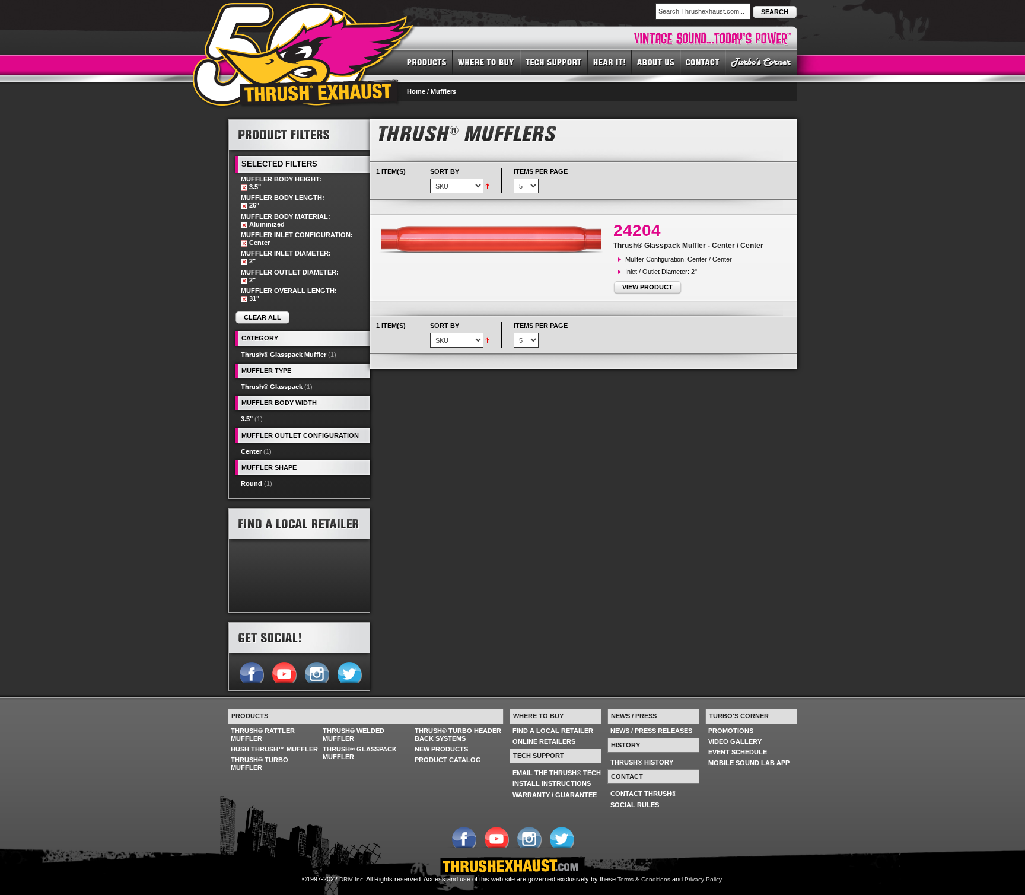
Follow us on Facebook (251, 671)
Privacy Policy (703, 879)
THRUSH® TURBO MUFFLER (259, 763)
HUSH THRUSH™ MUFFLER (274, 749)
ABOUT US (656, 62)
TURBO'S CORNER (761, 62)
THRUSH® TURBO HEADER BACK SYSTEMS (458, 734)
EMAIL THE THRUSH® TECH (556, 772)
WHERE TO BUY (486, 62)
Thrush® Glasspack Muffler (283, 354)
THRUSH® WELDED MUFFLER (353, 734)
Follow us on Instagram (316, 671)
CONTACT (702, 62)
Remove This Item (244, 187)
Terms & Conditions (643, 879)
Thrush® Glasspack (272, 386)
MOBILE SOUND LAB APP (749, 762)
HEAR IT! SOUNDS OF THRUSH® (610, 62)
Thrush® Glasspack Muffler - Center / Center (688, 245)
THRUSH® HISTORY (641, 762)
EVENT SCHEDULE (737, 752)
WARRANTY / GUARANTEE (554, 794)
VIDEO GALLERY (735, 741)
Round (251, 483)
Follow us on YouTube (284, 671)
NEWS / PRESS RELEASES (651, 730)
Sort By (444, 171)
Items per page (541, 171)
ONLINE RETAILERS (543, 741)
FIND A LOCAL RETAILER (552, 730)
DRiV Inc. (352, 879)
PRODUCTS (427, 62)
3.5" (247, 418)
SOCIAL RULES (634, 804)
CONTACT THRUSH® (643, 793)
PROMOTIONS (730, 730)
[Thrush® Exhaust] (304, 11)
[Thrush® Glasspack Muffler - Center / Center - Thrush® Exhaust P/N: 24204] (494, 239)
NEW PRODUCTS (441, 749)
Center (251, 451)
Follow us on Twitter (349, 671)
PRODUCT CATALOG (448, 759)
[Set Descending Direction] (487, 185)
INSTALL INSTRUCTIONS (551, 783)
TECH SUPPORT (554, 62)
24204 (637, 230)
